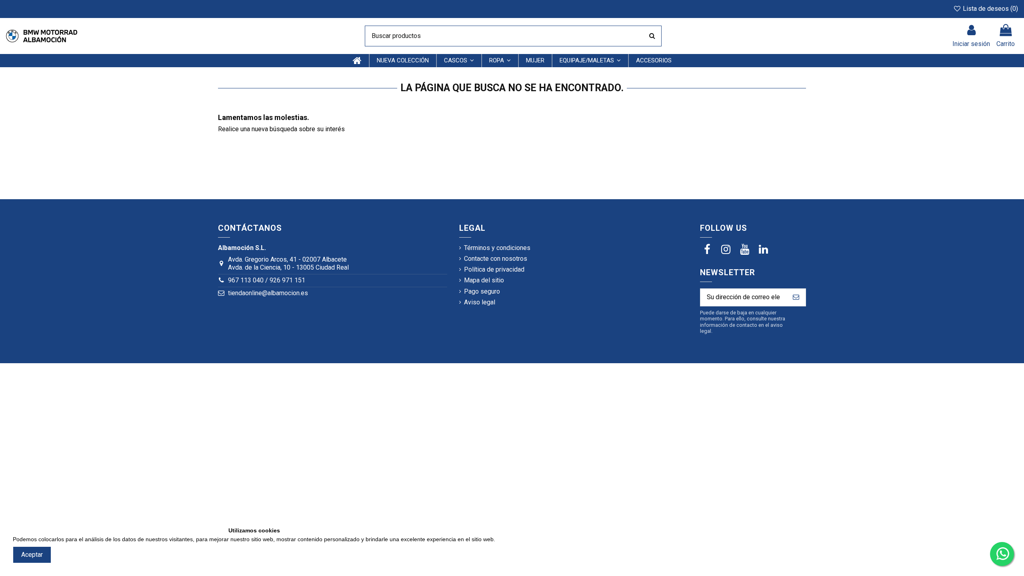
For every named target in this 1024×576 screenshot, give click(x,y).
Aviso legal (479, 302)
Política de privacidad (494, 269)
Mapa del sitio (484, 280)
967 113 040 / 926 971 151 (266, 280)
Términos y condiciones (497, 248)
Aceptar (32, 554)
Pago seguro (482, 291)
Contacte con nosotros (495, 258)
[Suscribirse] (796, 297)
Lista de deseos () (989, 8)
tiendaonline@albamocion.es (268, 293)
